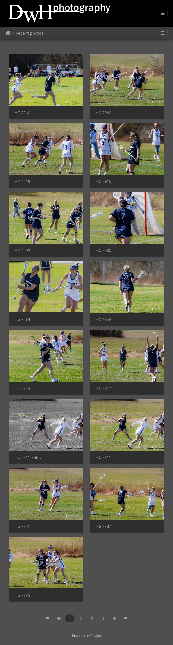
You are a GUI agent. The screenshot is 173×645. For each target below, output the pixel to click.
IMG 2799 (21, 526)
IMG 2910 (102, 181)
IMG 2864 (21, 319)
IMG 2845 (21, 388)
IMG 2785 (21, 595)
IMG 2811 (102, 457)
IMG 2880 (102, 250)
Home (8, 33)
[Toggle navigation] (163, 13)
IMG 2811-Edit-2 (27, 457)
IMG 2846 (102, 319)
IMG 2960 (21, 112)
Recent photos (29, 33)
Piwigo (96, 635)
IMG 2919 (21, 181)
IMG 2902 (21, 250)
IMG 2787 (102, 526)
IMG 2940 (102, 112)
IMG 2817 (102, 388)
